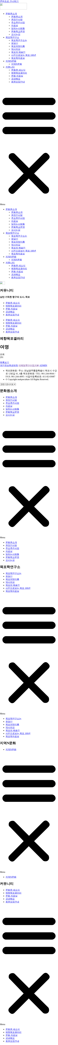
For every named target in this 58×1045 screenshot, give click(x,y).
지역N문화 (11, 61)
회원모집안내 (18, 82)
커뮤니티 (10, 67)
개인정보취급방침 (9, 365)
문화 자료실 (17, 76)
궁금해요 (15, 79)
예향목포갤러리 (19, 73)
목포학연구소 (12, 37)
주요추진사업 (18, 22)
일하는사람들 (18, 28)
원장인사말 (17, 19)
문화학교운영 (18, 31)
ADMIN (43, 365)
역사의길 (15, 49)
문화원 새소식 (18, 70)
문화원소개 (11, 13)
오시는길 (15, 34)
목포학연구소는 (19, 40)
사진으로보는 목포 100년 (23, 55)
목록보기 (4, 362)
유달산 (14, 43)
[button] (29, 146)
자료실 (14, 25)
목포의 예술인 (18, 52)
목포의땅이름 (18, 46)
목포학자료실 (18, 58)
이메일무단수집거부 (29, 365)
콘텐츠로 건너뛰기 (9, 1)
